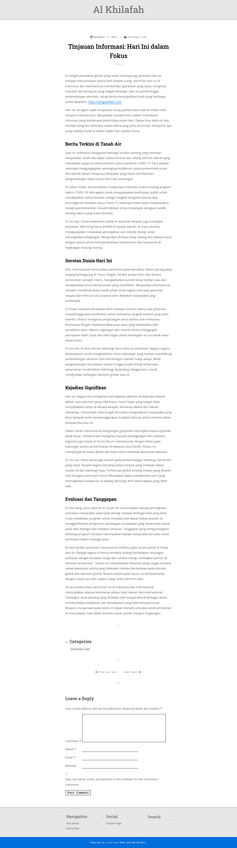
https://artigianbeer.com (105, 102)
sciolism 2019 (115, 842)
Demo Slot (72, 828)
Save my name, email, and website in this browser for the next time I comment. (111, 781)
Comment (73, 741)
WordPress (138, 842)
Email (70, 757)
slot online (72, 823)
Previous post (108, 672)
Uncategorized (137, 37)
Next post (131, 672)
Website (70, 766)
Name (70, 749)
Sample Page (114, 823)
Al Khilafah (118, 9)
